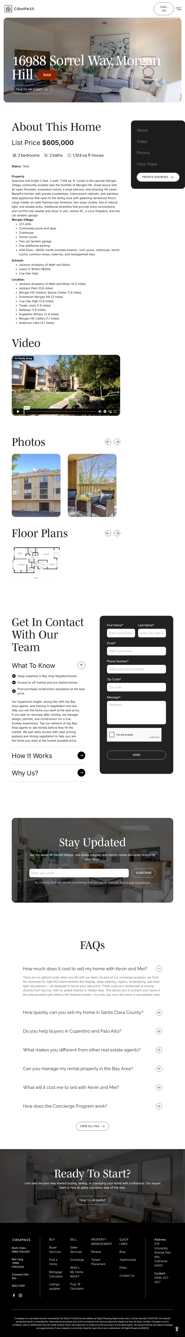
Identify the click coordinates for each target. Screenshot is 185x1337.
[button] (44, 9)
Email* (111, 643)
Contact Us (126, 1275)
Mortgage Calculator (56, 1274)
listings (76, 8)
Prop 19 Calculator (77, 1286)
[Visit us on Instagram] (20, 1295)
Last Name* (146, 625)
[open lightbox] (36, 485)
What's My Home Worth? (76, 1272)
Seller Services (76, 1250)
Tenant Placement (98, 1262)
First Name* (115, 625)
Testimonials (127, 1259)
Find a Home (53, 1262)
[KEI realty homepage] (19, 9)
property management (104, 8)
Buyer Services (55, 1250)
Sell (57, 8)
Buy (41, 8)
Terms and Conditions (135, 882)
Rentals (96, 1252)
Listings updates (54, 1286)
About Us (138, 8)
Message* (114, 697)
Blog (122, 1252)
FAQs (122, 1267)
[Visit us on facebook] (14, 1295)
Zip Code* (114, 679)
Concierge (77, 1259)
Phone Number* (118, 661)
